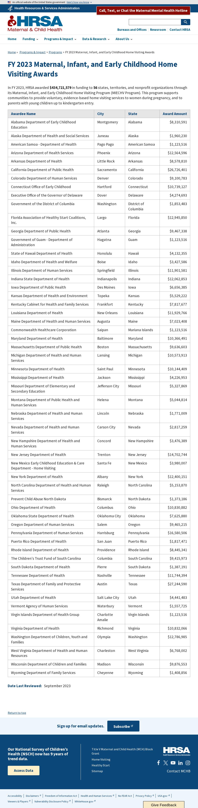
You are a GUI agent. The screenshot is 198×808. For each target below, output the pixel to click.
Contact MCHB (178, 771)
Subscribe (122, 726)
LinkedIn (180, 762)
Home (12, 52)
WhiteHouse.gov (84, 801)
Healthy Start (101, 765)
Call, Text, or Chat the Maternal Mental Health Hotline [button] (143, 10)
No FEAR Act (125, 796)
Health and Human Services (96, 796)
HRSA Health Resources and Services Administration (176, 751)
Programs (55, 52)
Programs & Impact (33, 52)
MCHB (35, 23)
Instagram (187, 762)
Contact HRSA (179, 29)
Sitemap (97, 771)
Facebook (158, 762)
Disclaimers (32, 796)
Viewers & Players (18, 801)
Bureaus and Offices (132, 29)
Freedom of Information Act (61, 796)
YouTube (173, 762)
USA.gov (162, 796)
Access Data (23, 770)
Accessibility (15, 796)
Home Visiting (101, 759)
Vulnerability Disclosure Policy (51, 801)
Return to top (17, 713)
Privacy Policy (144, 796)
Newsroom (157, 29)
